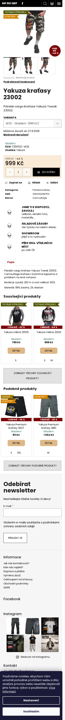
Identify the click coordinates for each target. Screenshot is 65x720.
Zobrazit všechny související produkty (32, 375)
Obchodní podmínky (15, 583)
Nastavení (31, 700)
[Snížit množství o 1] (10, 172)
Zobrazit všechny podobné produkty (32, 465)
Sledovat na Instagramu (35, 657)
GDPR (6, 587)
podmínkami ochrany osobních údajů (31, 524)
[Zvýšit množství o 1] (27, 172)
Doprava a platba (13, 571)
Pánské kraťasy (41, 190)
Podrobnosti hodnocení (19, 82)
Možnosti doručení (15, 134)
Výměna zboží (12, 575)
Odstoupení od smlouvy (18, 579)
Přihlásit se (15, 538)
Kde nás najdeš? (13, 567)
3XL (19, 452)
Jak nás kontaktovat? (16, 563)
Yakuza (20, 150)
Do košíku (48, 172)
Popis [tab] (10, 262)
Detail (16, 350)
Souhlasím (31, 711)
